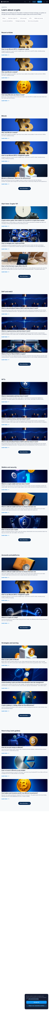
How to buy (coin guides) (33, 21)
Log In (34, 1)
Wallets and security (38, 18)
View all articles (24, 188)
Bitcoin (4, 18)
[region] (36, 1001)
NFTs (30, 18)
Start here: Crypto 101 (12, 18)
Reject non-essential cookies (36, 1005)
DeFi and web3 (23, 18)
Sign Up (39, 1)
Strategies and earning (20, 21)
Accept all (36, 1002)
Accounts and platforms (8, 21)
